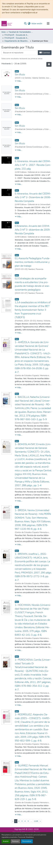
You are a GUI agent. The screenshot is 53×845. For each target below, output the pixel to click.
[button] (7, 23)
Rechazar (15, 841)
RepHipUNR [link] (19, 829)
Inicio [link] (3, 32)
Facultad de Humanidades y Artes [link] (21, 32)
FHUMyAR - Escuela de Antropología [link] (16, 35)
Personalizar (26, 841)
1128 (36, 821)
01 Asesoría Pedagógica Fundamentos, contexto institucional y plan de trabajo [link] (32, 262)
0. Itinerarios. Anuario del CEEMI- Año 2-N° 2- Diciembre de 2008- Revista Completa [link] (33, 197)
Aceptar (6, 841)
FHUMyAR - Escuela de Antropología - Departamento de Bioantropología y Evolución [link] (16, 38)
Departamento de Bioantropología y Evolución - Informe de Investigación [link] (16, 41)
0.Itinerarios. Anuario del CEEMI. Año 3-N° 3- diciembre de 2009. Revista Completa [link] (32, 229)
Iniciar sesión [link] (36, 23)
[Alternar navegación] (48, 23)
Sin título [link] (20, 74)
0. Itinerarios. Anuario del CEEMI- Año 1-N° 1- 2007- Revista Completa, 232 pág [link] (33, 165)
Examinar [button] (46, 52)
